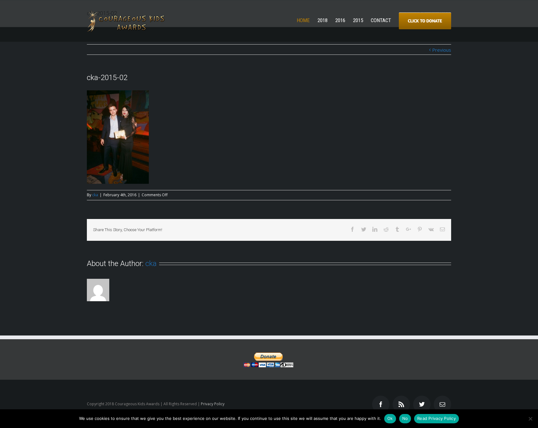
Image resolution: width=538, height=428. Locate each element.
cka (95, 194)
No (405, 418)
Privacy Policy (212, 404)
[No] (530, 419)
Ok (390, 418)
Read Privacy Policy (436, 418)
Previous (441, 50)
